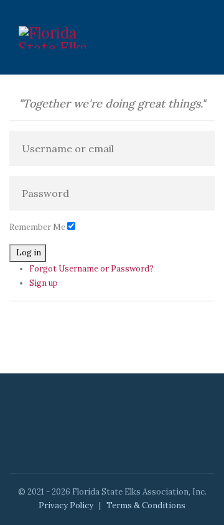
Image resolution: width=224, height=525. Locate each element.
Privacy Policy (66, 505)
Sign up (43, 283)
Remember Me (37, 227)
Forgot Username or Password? (91, 268)
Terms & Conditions (145, 505)
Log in (28, 252)
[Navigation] (200, 37)
